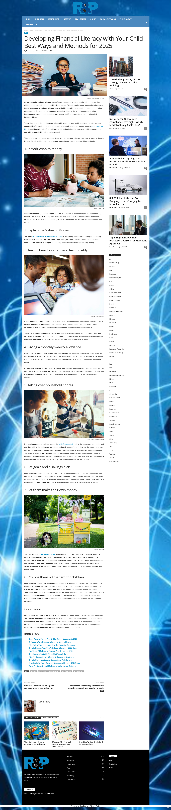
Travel (111, 458)
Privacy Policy (95, 806)
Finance (112, 319)
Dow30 (111, 304)
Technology (126, 19)
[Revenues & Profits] (85, 8)
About (111, 760)
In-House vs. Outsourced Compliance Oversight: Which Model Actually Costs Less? (126, 122)
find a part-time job (47, 554)
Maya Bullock (114, 207)
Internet (67, 19)
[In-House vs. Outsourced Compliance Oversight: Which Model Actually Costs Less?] (128, 106)
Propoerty (112, 409)
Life (110, 368)
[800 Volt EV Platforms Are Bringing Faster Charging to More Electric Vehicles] (128, 185)
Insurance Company (116, 353)
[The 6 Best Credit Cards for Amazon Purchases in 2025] (36, 730)
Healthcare (53, 19)
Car (110, 281)
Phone (111, 401)
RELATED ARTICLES (32, 718)
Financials (112, 323)
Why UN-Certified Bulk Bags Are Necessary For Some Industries (39, 686)
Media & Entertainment (117, 375)
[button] (145, 22)
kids (63, 671)
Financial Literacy (53, 671)
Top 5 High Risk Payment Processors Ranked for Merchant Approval (128, 240)
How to (111, 341)
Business (39, 19)
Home (29, 19)
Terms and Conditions (79, 806)
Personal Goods (114, 398)
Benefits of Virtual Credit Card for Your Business (91, 743)
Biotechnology (114, 263)
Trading (112, 454)
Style (111, 439)
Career (111, 285)
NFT (110, 390)
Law (110, 364)
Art (110, 259)
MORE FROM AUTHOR (50, 718)
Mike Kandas (113, 168)
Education (112, 308)
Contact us (31, 24)
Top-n (111, 450)
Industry (112, 345)
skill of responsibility (66, 444)
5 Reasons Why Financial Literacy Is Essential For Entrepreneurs (61, 744)
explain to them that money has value (47, 236)
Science (112, 420)
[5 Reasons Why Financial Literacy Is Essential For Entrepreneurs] (64, 730)
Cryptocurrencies (115, 296)
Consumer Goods (115, 293)
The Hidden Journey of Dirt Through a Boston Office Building (124, 82)
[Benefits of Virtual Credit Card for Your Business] (91, 730)
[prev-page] (100, 717)
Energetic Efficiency (116, 311)
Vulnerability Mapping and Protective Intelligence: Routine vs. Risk (127, 161)
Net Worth (112, 386)
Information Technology (117, 349)
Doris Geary (113, 247)
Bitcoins (112, 266)
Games (111, 326)
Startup (111, 435)
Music (111, 383)
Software (112, 428)
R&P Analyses (114, 413)
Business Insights (115, 278)
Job (110, 360)
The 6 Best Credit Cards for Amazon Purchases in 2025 (34, 743)
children (33, 671)
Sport (111, 432)
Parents (68, 671)
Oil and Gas (113, 394)
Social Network (108, 19)
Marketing (112, 371)
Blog (111, 270)
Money (93, 19)
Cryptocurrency (114, 300)
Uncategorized (114, 462)
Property (112, 405)
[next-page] (103, 717)
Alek (111, 89)
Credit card (42, 671)
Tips (31, 30)
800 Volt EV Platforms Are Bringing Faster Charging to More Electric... (125, 201)
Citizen (111, 289)
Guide (111, 330)
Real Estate (80, 19)
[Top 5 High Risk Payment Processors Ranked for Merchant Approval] (128, 225)
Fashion (112, 315)
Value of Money (78, 671)
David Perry (30, 51)
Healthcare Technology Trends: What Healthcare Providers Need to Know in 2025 (86, 688)
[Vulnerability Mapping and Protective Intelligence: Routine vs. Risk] (128, 146)
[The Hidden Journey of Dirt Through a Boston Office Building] (128, 67)
